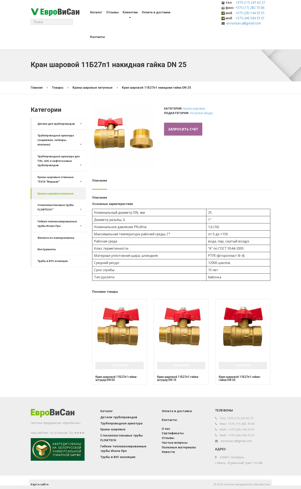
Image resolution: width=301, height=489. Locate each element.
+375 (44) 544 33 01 (250, 18)
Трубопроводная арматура (121, 423)
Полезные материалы (179, 447)
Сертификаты (173, 433)
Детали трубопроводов (118, 417)
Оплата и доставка (156, 12)
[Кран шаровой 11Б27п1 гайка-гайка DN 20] (243, 326)
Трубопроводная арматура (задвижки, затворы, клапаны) (55, 140)
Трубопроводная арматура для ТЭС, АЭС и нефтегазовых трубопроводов (58, 161)
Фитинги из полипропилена (55, 237)
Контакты (97, 37)
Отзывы (112, 12)
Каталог (96, 12)
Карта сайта (40, 484)
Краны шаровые (194, 108)
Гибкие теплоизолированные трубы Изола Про (57, 223)
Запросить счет (183, 129)
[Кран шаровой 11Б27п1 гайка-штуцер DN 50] (119, 326)
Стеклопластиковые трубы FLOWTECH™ (55, 207)
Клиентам (130, 12)
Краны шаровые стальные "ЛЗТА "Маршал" (55, 179)
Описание (99, 180)
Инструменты (46, 249)
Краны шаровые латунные (55, 193)
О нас (166, 429)
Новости (168, 452)
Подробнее (120, 365)
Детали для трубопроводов (56, 123)
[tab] (100, 182)
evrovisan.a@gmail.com (243, 23)
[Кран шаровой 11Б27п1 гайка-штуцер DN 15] (181, 326)
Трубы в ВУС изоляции (52, 261)
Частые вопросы (175, 442)
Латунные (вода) (201, 113)
